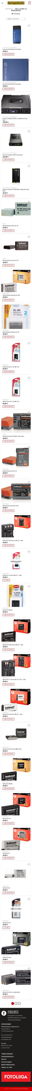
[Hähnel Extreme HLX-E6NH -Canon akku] (16, 422)
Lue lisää (6, 580)
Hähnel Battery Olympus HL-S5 (11, 332)
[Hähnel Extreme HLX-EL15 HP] (16, 491)
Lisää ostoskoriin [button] (8, 54)
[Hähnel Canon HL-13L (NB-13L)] (16, 387)
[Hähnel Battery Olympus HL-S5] (16, 317)
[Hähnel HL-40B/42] (16, 596)
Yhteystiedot (6, 1062)
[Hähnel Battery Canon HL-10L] (16, 211)
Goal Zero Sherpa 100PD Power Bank (13, 155)
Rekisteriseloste (8, 1065)
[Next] (19, 1003)
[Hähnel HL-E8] (16, 874)
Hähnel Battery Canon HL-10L (10, 225)
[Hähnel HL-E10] (16, 804)
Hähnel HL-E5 (6, 853)
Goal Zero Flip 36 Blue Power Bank (12, 84)
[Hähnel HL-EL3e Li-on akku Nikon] (16, 978)
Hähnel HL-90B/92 (7, 783)
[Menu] (2, 3)
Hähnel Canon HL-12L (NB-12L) (11, 367)
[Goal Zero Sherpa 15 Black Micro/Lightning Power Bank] (16, 175)
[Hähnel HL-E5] (16, 839)
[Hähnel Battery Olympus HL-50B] (16, 281)
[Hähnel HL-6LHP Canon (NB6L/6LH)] (16, 735)
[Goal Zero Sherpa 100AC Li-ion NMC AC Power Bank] (16, 104)
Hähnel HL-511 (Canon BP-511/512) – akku (14, 679)
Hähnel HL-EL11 (7, 922)
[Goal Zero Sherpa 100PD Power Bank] (16, 141)
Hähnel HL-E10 (6, 818)
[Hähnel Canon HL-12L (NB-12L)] (16, 352)
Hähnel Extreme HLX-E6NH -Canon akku (13, 436)
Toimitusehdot (7, 1054)
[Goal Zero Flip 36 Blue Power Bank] (16, 70)
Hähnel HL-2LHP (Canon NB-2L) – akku (13, 540)
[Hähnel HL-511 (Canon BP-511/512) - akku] (16, 665)
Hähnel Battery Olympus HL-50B (11, 295)
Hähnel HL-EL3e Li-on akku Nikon (11, 992)
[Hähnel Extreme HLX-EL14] (16, 457)
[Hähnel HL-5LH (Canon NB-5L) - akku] (16, 700)
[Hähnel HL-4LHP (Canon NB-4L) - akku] (16, 630)
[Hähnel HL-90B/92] (16, 769)
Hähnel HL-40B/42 (7, 610)
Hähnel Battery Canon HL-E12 (11, 260)
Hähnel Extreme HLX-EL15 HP (11, 505)
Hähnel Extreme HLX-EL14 (10, 471)
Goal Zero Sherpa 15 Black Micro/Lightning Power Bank (16, 190)
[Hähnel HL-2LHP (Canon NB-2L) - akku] (16, 526)
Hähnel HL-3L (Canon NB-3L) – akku (12, 575)
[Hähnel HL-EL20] (16, 943)
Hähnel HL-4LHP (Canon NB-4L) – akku (13, 644)
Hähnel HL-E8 (6, 888)
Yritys (3, 1059)
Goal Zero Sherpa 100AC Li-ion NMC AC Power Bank (15, 119)
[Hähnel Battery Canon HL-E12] (16, 246)
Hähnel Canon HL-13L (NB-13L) (11, 401)
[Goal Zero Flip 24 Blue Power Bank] (16, 35)
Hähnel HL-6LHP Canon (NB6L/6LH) (12, 749)
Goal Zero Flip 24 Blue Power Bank (12, 49)
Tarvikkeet (9, 9)
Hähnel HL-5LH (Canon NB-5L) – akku (12, 714)
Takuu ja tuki (6, 1067)
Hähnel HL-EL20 (7, 957)
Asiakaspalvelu (7, 1056)
